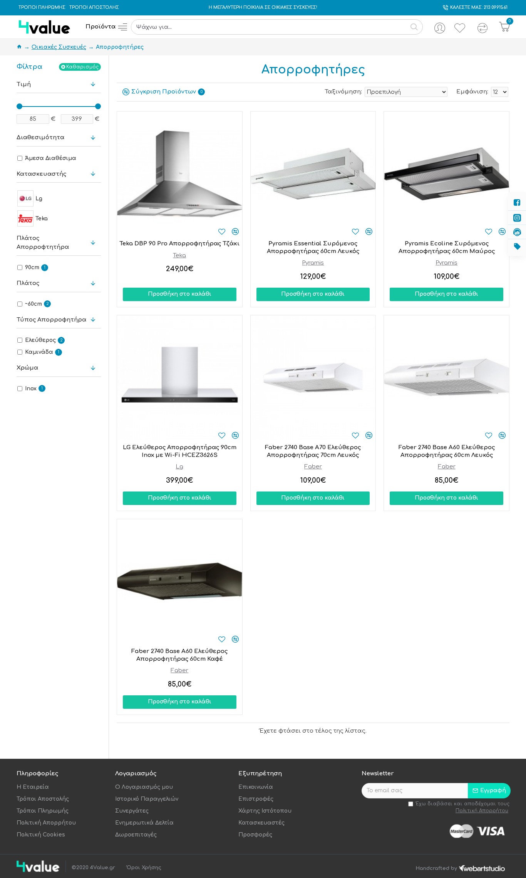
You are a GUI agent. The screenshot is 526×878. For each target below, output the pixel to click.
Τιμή (24, 84)
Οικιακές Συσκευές (59, 47)
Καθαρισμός (82, 67)
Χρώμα (27, 368)
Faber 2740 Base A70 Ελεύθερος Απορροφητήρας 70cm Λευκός (313, 451)
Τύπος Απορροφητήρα (51, 320)
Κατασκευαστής (41, 174)
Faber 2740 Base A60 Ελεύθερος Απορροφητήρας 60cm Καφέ (179, 655)
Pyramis (313, 263)
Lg (179, 466)
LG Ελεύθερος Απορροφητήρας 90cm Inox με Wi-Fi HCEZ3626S (179, 451)
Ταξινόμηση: (343, 91)
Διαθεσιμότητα (40, 137)
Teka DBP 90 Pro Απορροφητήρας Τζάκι (179, 243)
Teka (179, 255)
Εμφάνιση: (472, 91)
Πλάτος (28, 283)
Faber (313, 466)
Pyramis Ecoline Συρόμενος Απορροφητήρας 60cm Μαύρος (447, 247)
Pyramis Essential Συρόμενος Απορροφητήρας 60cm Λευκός (313, 247)
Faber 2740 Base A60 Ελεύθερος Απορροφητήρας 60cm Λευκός (447, 451)
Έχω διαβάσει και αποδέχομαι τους (462, 807)
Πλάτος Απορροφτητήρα (43, 242)
